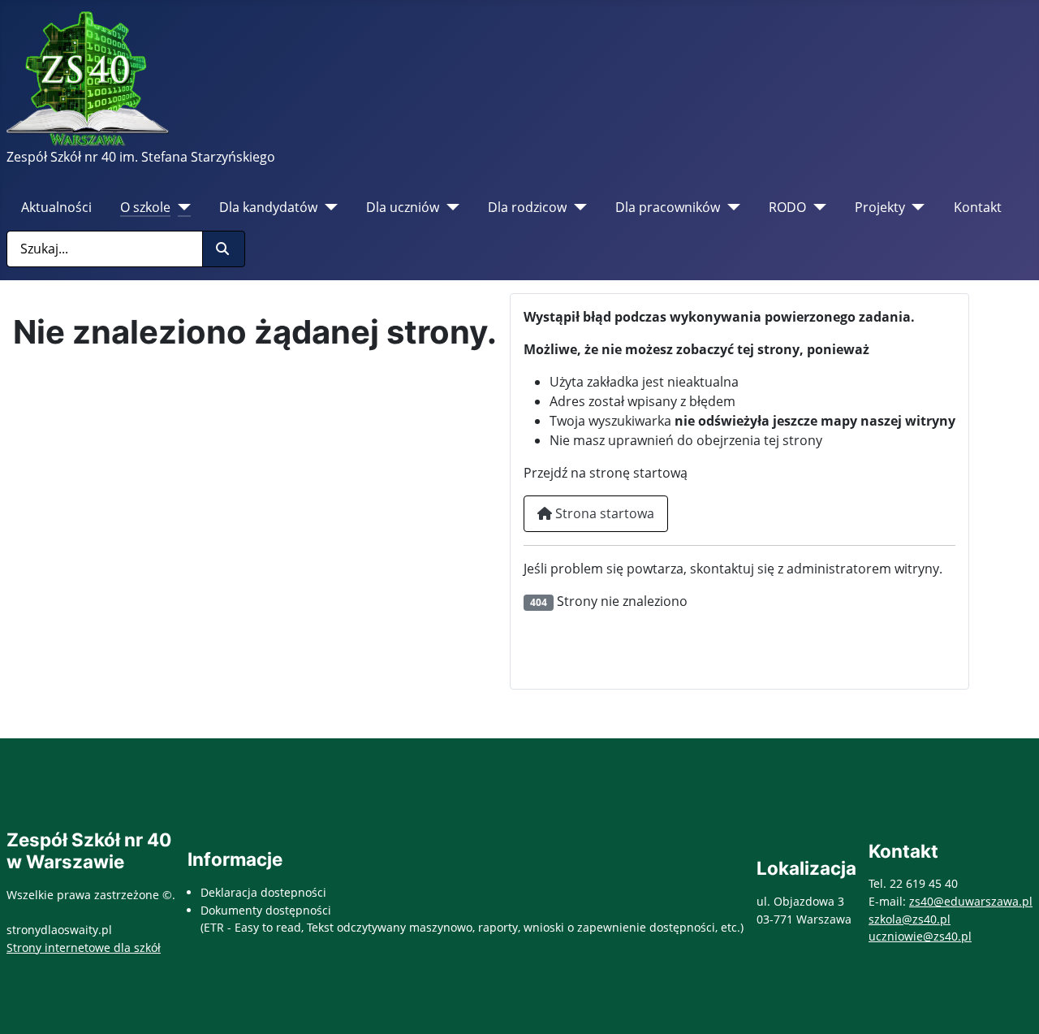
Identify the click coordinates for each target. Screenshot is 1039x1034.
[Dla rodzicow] (577, 207)
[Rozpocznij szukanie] (223, 249)
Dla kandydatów (268, 207)
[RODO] (816, 207)
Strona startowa (603, 513)
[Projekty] (915, 207)
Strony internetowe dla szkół (83, 947)
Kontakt (978, 207)
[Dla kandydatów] (327, 207)
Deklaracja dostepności (263, 892)
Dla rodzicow (527, 207)
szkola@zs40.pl (910, 919)
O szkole (145, 207)
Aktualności (56, 207)
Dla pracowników (667, 207)
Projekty (880, 207)
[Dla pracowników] (730, 207)
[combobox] (104, 249)
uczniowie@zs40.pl (920, 936)
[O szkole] (180, 207)
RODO (787, 207)
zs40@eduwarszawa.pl (971, 901)
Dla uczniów (402, 207)
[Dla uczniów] (449, 207)
